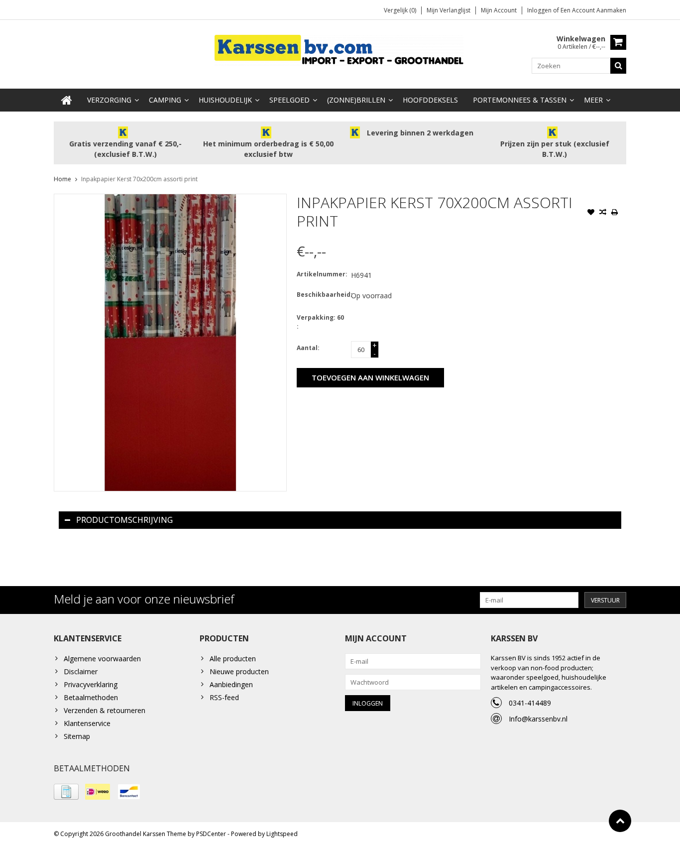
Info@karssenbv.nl (538, 719)
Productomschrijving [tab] (124, 519)
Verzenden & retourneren (104, 710)
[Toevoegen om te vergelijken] (602, 213)
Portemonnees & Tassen (520, 100)
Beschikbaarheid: (321, 294)
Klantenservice (87, 723)
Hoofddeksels (430, 100)
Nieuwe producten (239, 671)
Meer (593, 100)
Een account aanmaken (593, 10)
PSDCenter (211, 834)
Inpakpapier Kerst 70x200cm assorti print (139, 179)
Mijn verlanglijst (448, 10)
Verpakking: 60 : (320, 322)
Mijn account (499, 10)
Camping (165, 100)
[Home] (67, 100)
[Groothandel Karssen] (340, 49)
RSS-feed (224, 697)
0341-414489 (530, 703)
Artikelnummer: (321, 274)
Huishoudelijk (225, 100)
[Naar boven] (620, 821)
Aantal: (308, 348)
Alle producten (233, 658)
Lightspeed (282, 834)
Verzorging (109, 100)
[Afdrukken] (614, 213)
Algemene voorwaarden (102, 658)
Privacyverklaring (90, 684)
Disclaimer (81, 671)
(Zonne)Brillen (356, 100)
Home (62, 179)
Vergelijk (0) (400, 10)
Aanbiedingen (231, 684)
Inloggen (540, 10)
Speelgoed (289, 100)
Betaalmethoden (91, 697)
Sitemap (77, 736)
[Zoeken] (618, 66)
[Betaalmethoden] (66, 792)
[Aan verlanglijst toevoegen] (590, 213)
